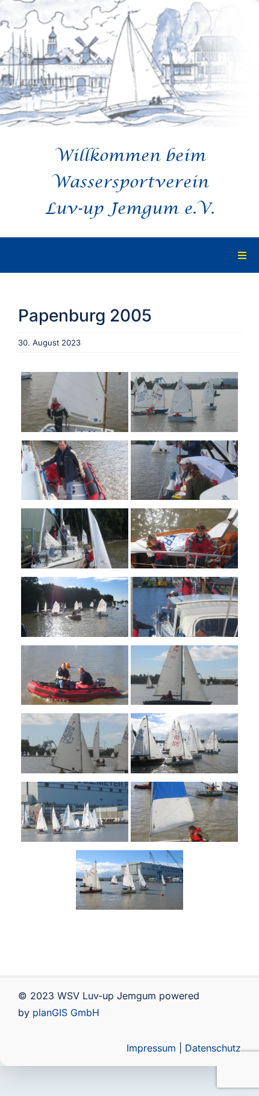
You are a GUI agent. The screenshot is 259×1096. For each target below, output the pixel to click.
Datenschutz (213, 1048)
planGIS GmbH (66, 1012)
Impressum (151, 1048)
